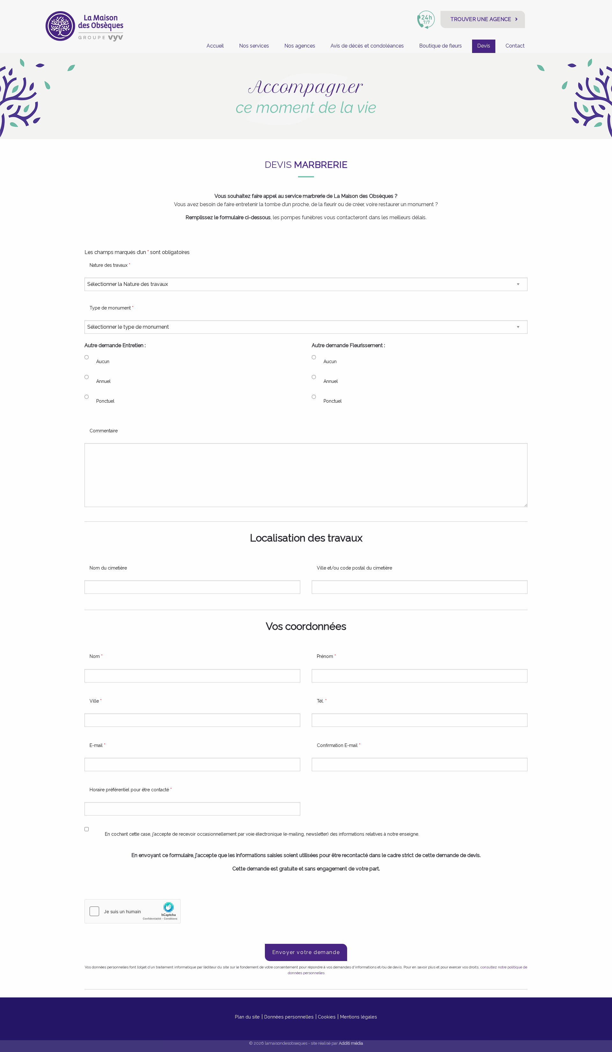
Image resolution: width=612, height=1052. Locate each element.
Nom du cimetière (108, 568)
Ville (96, 701)
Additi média (351, 1043)
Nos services (254, 46)
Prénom (326, 656)
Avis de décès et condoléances (367, 46)
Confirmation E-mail (339, 745)
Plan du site (247, 1016)
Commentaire (104, 430)
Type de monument (112, 307)
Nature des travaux (110, 265)
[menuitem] (215, 46)
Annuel (103, 381)
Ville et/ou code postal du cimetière (354, 568)
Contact (515, 46)
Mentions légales (358, 1016)
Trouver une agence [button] (480, 19)
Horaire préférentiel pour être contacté (131, 789)
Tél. (322, 701)
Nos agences (299, 46)
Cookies (327, 1016)
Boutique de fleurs (440, 46)
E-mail (98, 745)
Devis (483, 46)
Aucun (102, 361)
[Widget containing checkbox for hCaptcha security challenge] (132, 911)
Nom (96, 656)
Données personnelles (289, 1016)
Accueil (215, 46)
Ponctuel (105, 401)
